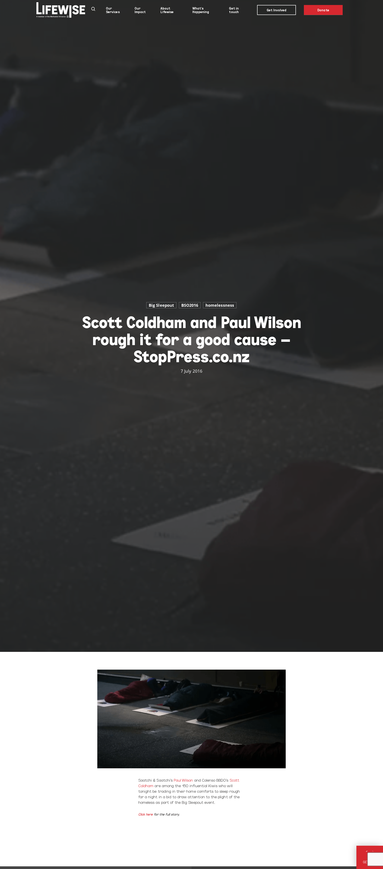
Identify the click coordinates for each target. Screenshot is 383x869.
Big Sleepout (161, 305)
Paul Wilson (183, 779)
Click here (145, 814)
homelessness (219, 305)
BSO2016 (189, 305)
